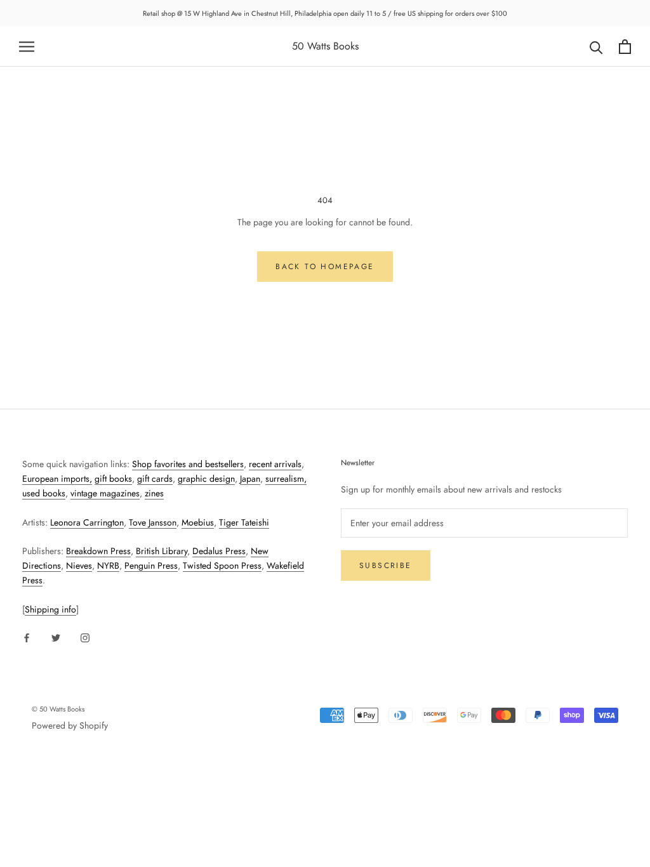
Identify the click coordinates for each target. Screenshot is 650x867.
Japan (250, 478)
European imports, (57, 478)
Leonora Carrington (87, 522)
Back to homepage (324, 266)
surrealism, (286, 478)
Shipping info (50, 609)
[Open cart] (625, 46)
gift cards (155, 478)
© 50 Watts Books (58, 709)
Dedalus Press (219, 551)
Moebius (198, 522)
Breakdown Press (98, 551)
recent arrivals (275, 464)
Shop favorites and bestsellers (188, 464)
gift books (113, 478)
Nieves (79, 565)
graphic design (206, 478)
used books (43, 493)
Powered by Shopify (70, 725)
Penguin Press (151, 565)
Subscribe (385, 565)
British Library (161, 551)
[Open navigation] (26, 46)
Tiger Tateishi (244, 522)
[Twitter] (55, 637)
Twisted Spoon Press (222, 565)
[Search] (596, 46)
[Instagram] (85, 637)
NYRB (108, 565)
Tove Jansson (152, 522)
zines (154, 493)
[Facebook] (26, 637)
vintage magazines (105, 493)
